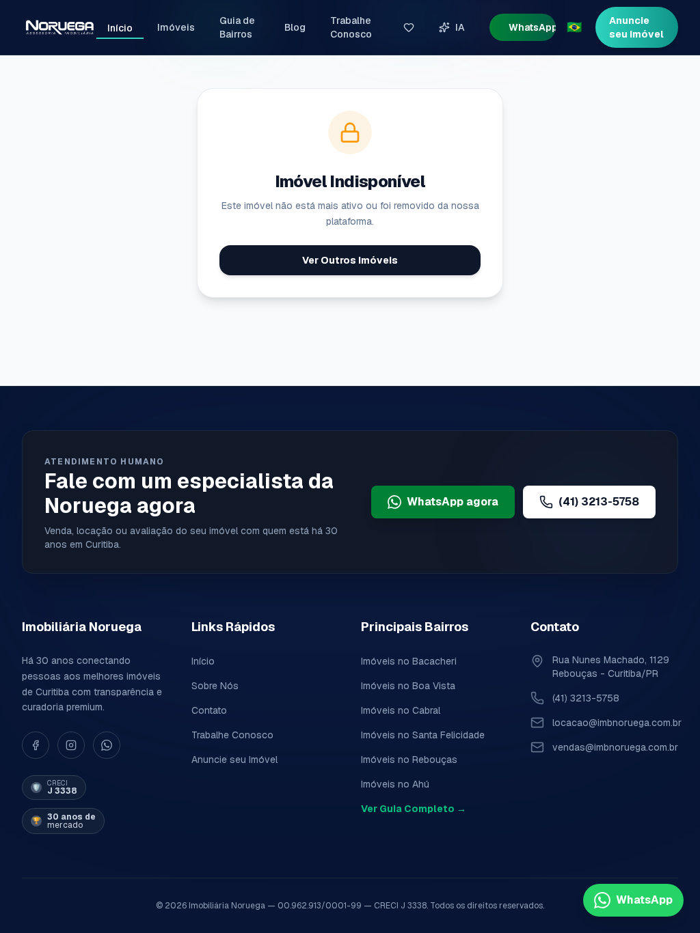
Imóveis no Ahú (395, 784)
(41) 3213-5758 (598, 502)
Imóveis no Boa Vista (408, 686)
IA (460, 27)
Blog (295, 27)
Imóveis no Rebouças (409, 759)
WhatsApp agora (452, 502)
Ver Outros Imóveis (350, 260)
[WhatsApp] (106, 745)
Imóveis (176, 27)
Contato (209, 710)
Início (120, 28)
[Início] (59, 27)
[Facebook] (35, 745)
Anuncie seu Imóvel (636, 27)
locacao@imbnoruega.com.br (617, 722)
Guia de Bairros (237, 27)
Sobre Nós (215, 686)
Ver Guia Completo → (413, 809)
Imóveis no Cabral (400, 710)
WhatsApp (532, 27)
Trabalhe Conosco (351, 27)
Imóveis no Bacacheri (409, 661)
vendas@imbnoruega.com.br (615, 747)
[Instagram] (71, 745)
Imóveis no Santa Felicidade (423, 735)
